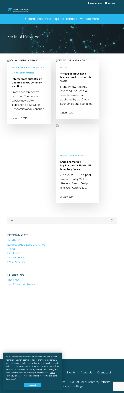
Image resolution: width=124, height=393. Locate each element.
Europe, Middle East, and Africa (26, 244)
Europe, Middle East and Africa (28, 67)
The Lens (13, 280)
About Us (86, 372)
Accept (32, 385)
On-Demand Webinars (21, 284)
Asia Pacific (14, 240)
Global (15, 72)
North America (76, 155)
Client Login (104, 372)
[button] (115, 10)
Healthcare (14, 253)
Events (71, 372)
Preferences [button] (10, 379)
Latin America (27, 72)
